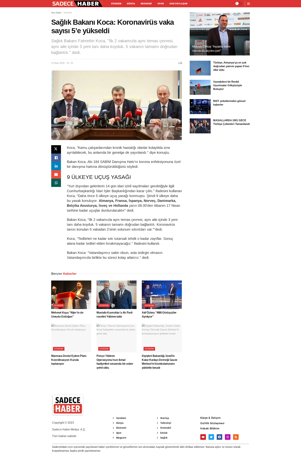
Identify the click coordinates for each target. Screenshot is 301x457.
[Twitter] (211, 437)
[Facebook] (219, 437)
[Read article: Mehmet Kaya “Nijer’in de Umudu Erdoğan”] (71, 294)
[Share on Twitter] (56, 149)
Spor (160, 3)
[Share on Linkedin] (56, 166)
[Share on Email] (56, 174)
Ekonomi (146, 3)
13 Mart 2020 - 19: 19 (62, 63)
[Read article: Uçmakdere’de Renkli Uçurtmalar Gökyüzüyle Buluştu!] (200, 87)
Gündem (116, 3)
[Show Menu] (248, 4)
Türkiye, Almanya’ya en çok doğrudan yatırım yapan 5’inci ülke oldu (231, 66)
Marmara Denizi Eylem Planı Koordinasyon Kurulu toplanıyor (68, 359)
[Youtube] (203, 437)
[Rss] (236, 437)
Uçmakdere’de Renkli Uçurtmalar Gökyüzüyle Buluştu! (227, 85)
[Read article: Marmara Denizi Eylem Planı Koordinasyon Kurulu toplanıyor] (71, 338)
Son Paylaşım (178, 3)
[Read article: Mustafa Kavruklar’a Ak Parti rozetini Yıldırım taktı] (117, 294)
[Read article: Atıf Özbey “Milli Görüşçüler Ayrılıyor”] (162, 294)
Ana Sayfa (56, 12)
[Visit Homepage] (77, 4)
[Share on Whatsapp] (56, 183)
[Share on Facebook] (56, 158)
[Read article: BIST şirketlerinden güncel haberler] (200, 106)
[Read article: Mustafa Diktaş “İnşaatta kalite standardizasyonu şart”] (220, 34)
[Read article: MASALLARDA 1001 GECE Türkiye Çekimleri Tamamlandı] (200, 125)
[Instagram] (227, 437)
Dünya (131, 3)
